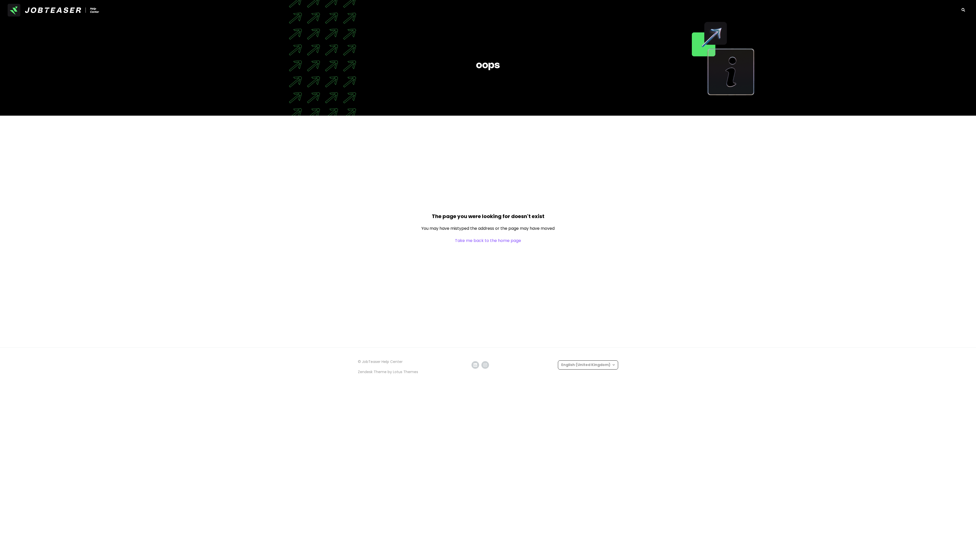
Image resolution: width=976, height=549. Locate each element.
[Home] (53, 10)
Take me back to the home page (488, 240)
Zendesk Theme (372, 371)
